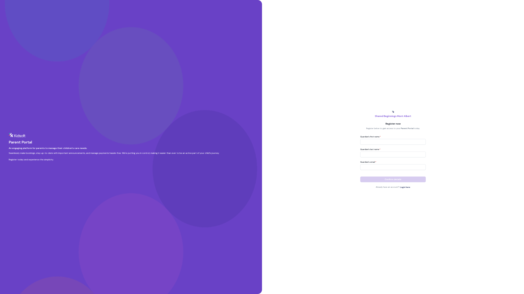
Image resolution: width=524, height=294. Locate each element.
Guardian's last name (370, 149)
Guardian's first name (370, 136)
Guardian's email (368, 162)
